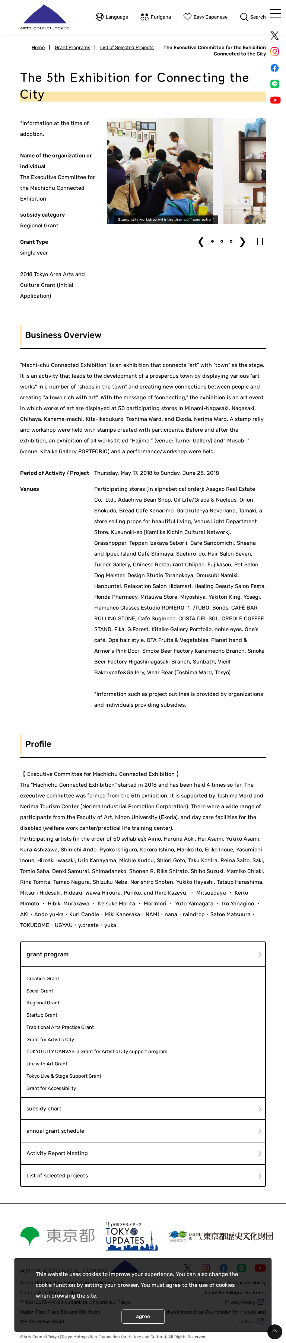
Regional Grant (43, 1002)
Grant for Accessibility (51, 1088)
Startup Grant (41, 1015)
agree (143, 1316)
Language (117, 17)
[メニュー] (275, 13)
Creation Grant (42, 978)
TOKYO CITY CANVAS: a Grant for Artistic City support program (97, 1051)
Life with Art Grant (46, 1064)
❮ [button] (201, 241)
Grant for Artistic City (50, 1039)
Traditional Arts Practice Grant (60, 1027)
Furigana (161, 17)
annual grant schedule (55, 1131)
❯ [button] (243, 241)
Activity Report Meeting (57, 1153)
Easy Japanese (211, 17)
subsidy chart (43, 1108)
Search (258, 17)
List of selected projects (57, 1175)
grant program (47, 954)
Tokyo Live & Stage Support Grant (63, 1076)
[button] (212, 241)
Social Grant (39, 991)
